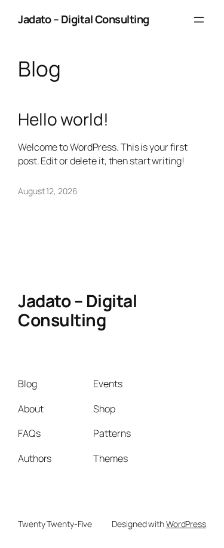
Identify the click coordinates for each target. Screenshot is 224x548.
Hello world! (63, 119)
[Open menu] (199, 20)
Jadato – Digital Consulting (83, 19)
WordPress (186, 523)
